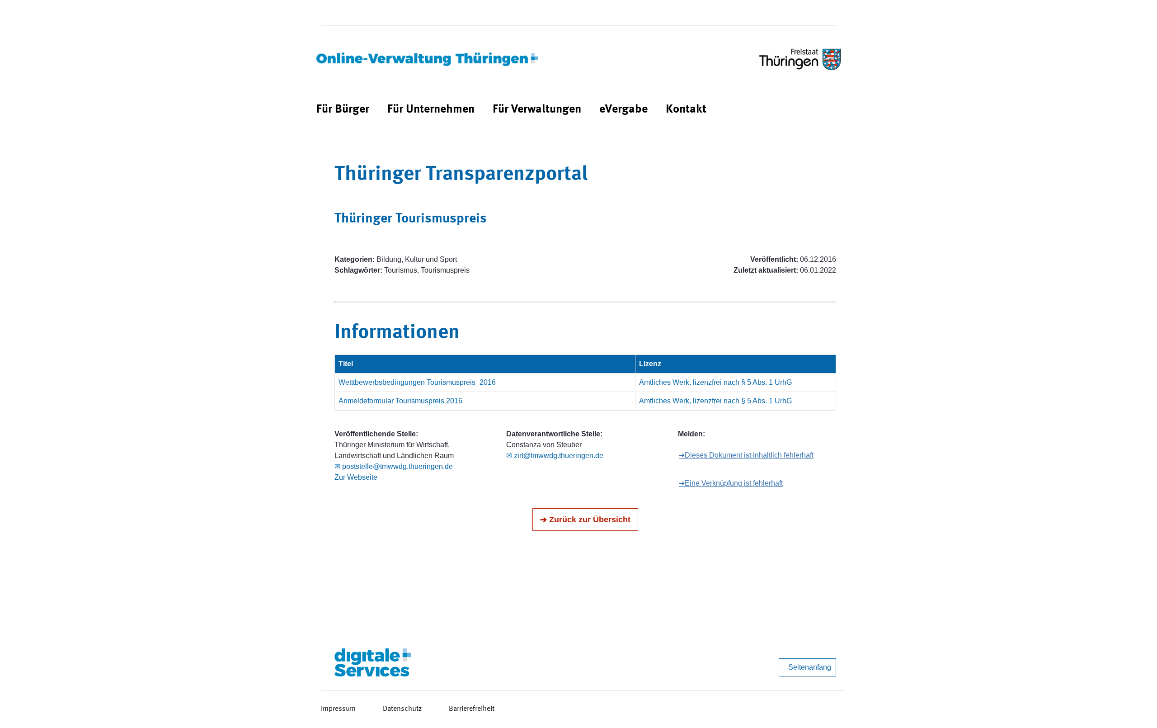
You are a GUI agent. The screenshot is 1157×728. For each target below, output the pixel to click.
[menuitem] (342, 109)
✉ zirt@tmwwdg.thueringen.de (554, 455)
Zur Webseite (355, 477)
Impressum (338, 709)
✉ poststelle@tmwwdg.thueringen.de (393, 466)
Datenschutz (402, 709)
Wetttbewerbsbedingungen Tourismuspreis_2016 (417, 382)
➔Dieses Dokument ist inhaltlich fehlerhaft (746, 455)
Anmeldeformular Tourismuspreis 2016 (400, 401)
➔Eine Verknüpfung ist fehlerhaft (731, 483)
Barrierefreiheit (471, 709)
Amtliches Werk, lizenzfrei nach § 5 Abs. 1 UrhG (715, 382)
